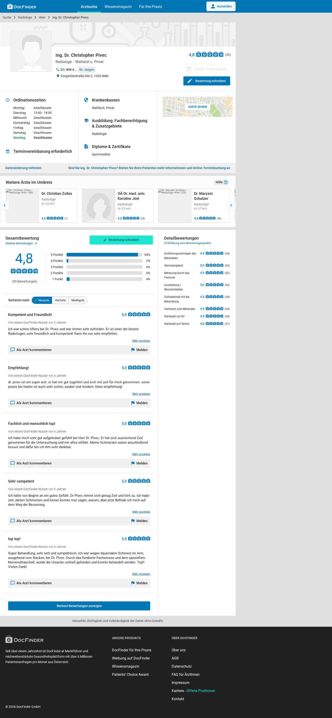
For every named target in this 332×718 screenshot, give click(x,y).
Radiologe (25, 17)
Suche (7, 17)
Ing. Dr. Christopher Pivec (70, 17)
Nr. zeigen (86, 70)
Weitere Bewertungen (19, 243)
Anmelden (224, 6)
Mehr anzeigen (141, 340)
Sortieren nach (18, 300)
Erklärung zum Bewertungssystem (189, 243)
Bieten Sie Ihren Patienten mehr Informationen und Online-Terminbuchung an (149, 168)
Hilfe (219, 182)
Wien (42, 17)
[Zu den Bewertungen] (210, 54)
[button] (4, 205)
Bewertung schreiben (210, 81)
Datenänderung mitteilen (23, 168)
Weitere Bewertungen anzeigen (79, 606)
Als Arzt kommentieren (33, 350)
